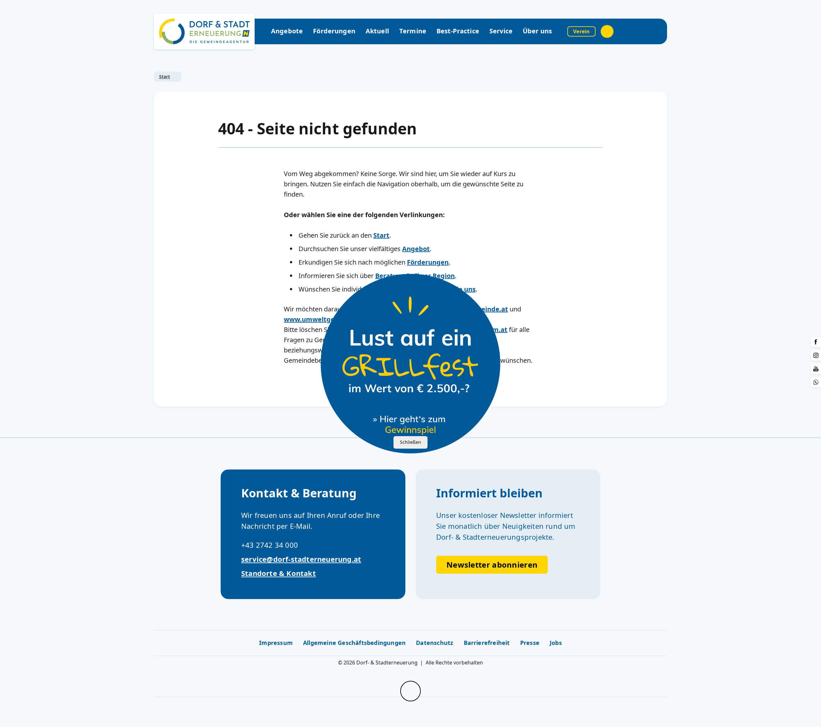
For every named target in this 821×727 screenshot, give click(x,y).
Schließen (410, 442)
